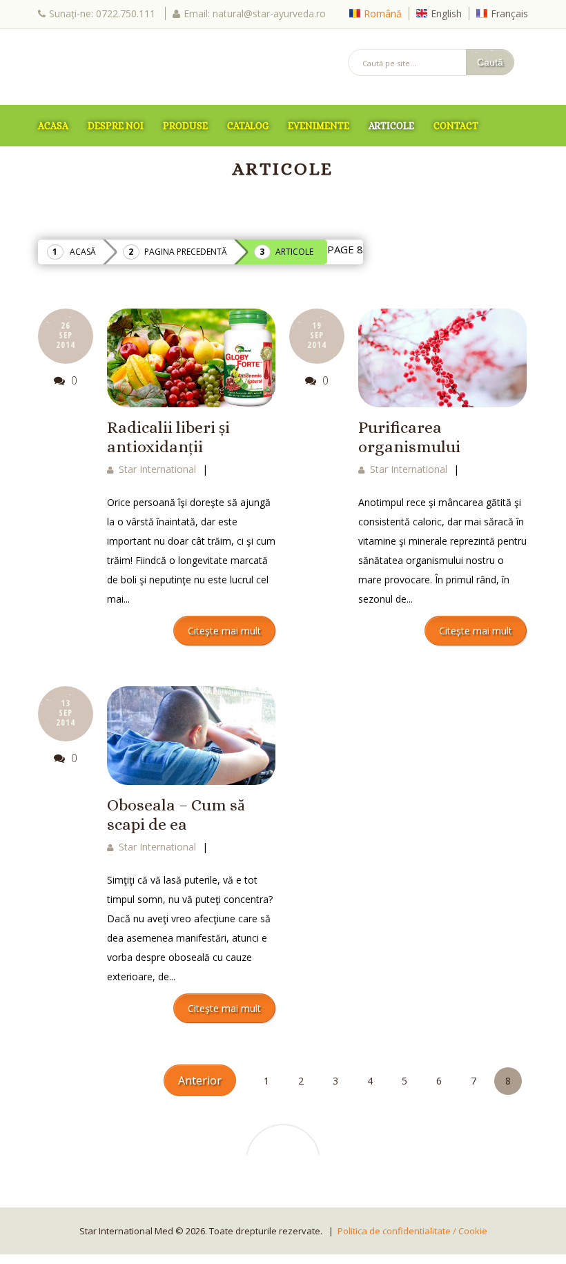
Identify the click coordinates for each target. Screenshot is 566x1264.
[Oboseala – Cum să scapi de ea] (191, 735)
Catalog (248, 125)
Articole (391, 125)
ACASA (53, 125)
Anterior (200, 1080)
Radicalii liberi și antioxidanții (168, 437)
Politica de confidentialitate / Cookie (412, 1231)
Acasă (83, 251)
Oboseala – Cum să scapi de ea (176, 814)
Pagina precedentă (185, 251)
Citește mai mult (224, 630)
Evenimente (318, 125)
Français (509, 13)
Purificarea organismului (409, 437)
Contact (455, 125)
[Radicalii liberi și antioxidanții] (191, 358)
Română (383, 13)
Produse (185, 125)
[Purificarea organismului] (442, 358)
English (446, 13)
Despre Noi (116, 125)
